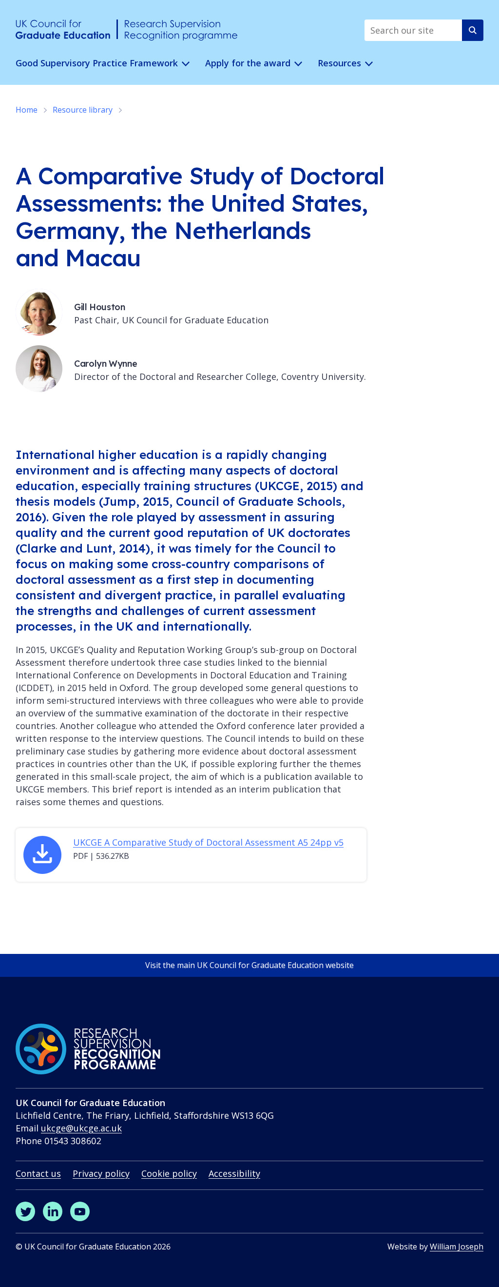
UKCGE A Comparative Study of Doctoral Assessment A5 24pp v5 (208, 842)
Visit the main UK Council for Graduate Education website (249, 965)
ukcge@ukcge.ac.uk (81, 1128)
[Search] (472, 30)
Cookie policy (169, 1173)
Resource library (83, 109)
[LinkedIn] (52, 1211)
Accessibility (234, 1173)
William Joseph (456, 1246)
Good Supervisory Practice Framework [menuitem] (97, 63)
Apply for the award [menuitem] (247, 63)
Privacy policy (101, 1173)
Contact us (38, 1173)
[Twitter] (25, 1211)
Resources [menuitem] (339, 63)
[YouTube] (80, 1211)
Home (27, 109)
